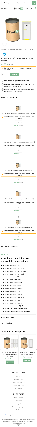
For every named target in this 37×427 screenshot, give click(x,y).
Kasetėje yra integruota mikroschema (16, 81)
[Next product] (35, 50)
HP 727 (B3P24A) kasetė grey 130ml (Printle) (18, 227)
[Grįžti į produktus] (33, 50)
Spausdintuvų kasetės (15, 50)
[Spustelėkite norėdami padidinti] (4, 44)
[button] (10, 362)
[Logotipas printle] (18, 415)
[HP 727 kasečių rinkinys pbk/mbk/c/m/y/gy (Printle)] (10, 343)
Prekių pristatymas (19, 382)
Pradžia (3, 50)
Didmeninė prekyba (18, 407)
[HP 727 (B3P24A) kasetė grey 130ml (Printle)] (27, 343)
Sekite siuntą (18, 398)
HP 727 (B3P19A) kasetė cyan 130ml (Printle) (18, 170)
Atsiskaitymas (18, 379)
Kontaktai (18, 388)
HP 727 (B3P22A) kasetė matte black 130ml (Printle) (18, 142)
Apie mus (19, 376)
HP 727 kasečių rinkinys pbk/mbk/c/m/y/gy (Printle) (10, 354)
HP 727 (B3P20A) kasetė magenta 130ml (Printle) (18, 199)
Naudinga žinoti (18, 404)
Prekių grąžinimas (18, 385)
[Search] (27, 8)
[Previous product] (31, 50)
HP (25, 50)
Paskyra (18, 410)
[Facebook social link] (18, 425)
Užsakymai (18, 401)
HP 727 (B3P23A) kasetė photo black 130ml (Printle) (18, 113)
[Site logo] (18, 8)
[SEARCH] (34, 3)
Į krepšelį (14, 74)
